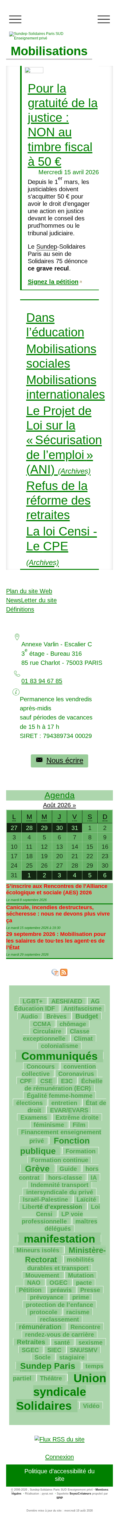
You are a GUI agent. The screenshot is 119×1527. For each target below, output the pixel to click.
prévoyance (46, 1297)
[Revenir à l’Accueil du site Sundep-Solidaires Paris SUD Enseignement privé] (44, 36)
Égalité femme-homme (59, 1095)
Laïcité (86, 1199)
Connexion (59, 1457)
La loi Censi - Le (61, 545)
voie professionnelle (52, 1218)
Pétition (30, 1290)
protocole (43, 1312)
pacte (84, 1282)
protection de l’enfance (59, 1304)
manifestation (59, 1239)
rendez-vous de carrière (59, 1334)
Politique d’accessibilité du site (59, 1475)
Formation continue (59, 1160)
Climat (83, 1038)
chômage (73, 1024)
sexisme (90, 1342)
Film (79, 1124)
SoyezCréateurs (80, 1493)
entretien (64, 1103)
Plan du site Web (29, 591)
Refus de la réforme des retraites (58, 500)
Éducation (57, 1005)
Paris (47, 1366)
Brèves (56, 1016)
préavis (61, 1290)
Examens (33, 1117)
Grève (37, 1168)
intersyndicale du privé (59, 1192)
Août (50, 805)
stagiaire (72, 1357)
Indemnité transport (59, 1185)
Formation (81, 1151)
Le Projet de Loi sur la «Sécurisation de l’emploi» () (64, 440)
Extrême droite (77, 1117)
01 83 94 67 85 (41, 681)
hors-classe (65, 1177)
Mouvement (42, 1275)
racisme (77, 1312)
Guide (68, 1168)
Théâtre (51, 1378)
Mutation (81, 1275)
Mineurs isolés (37, 1250)
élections (29, 1103)
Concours (41, 1066)
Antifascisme (82, 1008)
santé (62, 1342)
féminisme (49, 1124)
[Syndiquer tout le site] (59, 1438)
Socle (42, 1357)
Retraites (31, 1342)
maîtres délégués (71, 1225)
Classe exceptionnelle (56, 1035)
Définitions (20, 609)
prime (80, 1297)
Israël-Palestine (45, 1199)
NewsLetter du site (31, 600)
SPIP (59, 1497)
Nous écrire (64, 760)
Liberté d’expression (52, 1206)
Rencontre (85, 1327)
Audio (29, 1016)
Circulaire (47, 1031)
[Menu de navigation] (15, 19)
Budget (86, 1016)
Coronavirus (76, 1073)
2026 (65, 805)
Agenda (60, 795)
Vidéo (91, 1406)
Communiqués (59, 1056)
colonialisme (59, 1045)
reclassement (59, 1319)
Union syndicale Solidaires (61, 1392)
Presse (90, 1290)
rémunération (40, 1327)
